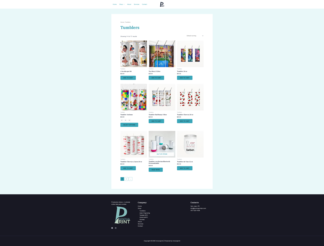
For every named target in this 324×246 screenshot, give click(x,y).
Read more (156, 170)
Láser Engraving (144, 213)
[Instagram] (115, 228)
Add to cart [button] (128, 78)
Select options (129, 125)
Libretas (142, 219)
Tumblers (142, 211)
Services (136, 4)
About (129, 4)
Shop (121, 4)
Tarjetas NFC (143, 215)
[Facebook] (112, 228)
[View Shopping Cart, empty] (211, 4)
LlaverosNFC (143, 217)
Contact (144, 4)
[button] (123, 4)
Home (115, 4)
